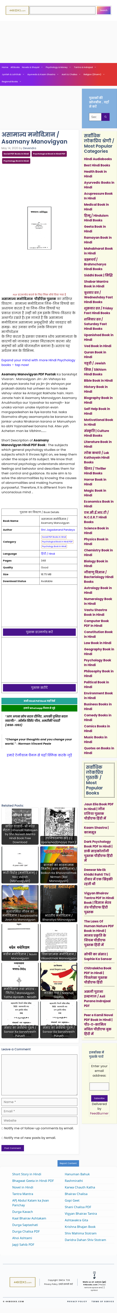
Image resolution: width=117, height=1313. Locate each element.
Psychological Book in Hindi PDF (49, 153)
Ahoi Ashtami (22, 1238)
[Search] (105, 117)
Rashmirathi (74, 1180)
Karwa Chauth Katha (80, 1187)
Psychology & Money (56, 67)
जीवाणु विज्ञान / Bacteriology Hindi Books (98, 577)
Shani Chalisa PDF (78, 1207)
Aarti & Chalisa (69, 74)
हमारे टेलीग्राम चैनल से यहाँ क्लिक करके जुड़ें (39, 755)
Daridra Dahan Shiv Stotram (85, 1240)
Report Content (68, 1163)
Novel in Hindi (22, 1187)
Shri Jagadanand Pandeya (58, 530)
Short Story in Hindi (26, 1174)
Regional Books (10, 81)
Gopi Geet (72, 1200)
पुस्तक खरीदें (39, 688)
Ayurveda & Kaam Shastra (41, 74)
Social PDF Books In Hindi (16, 153)
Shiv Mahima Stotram (81, 1233)
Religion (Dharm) (92, 74)
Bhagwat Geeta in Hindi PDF (33, 1180)
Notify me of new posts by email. (30, 1138)
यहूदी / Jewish (95, 363)
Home (5, 67)
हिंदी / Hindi (48, 554)
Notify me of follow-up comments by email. (39, 1128)
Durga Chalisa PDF (26, 1231)
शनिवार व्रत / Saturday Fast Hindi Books (95, 324)
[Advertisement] (58, 42)
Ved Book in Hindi (97, 346)
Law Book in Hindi (97, 643)
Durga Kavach (22, 1211)
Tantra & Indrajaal (83, 67)
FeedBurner (99, 1113)
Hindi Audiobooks (98, 159)
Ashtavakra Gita (76, 1220)
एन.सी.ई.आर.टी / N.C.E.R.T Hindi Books (96, 517)
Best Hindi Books (97, 165)
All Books (15, 67)
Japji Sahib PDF (23, 1244)
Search (103, 10)
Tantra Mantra (22, 1194)
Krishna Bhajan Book (80, 1226)
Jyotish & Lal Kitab (11, 74)
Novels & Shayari (30, 67)
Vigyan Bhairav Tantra (81, 1213)
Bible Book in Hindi (98, 380)
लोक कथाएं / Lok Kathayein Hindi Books (96, 458)
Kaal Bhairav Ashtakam (29, 1218)
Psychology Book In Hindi (16, 161)
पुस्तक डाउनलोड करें (39, 632)
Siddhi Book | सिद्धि (98, 275)
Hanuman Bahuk (77, 1174)
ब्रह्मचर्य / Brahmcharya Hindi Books (95, 264)
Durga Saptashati (25, 1225)
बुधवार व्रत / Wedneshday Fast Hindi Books (98, 297)
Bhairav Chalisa (76, 1194)
